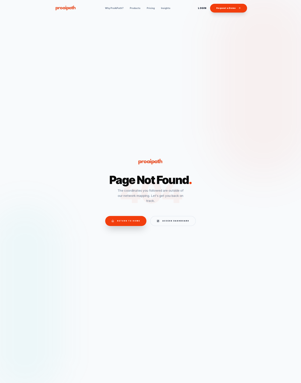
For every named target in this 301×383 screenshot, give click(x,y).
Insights (165, 8)
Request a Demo (226, 8)
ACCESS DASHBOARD (175, 221)
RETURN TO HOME (128, 221)
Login (202, 8)
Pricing (151, 8)
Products (135, 8)
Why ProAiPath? (114, 8)
